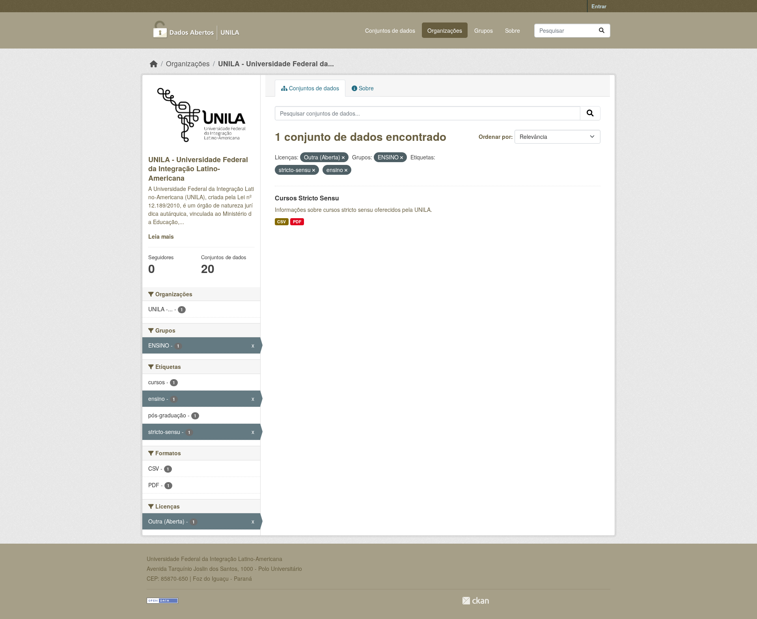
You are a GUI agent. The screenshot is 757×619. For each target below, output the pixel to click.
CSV (281, 221)
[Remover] (343, 157)
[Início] (154, 63)
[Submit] (602, 30)
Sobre (512, 30)
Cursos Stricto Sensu (307, 197)
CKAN (475, 601)
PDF (297, 221)
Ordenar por (495, 136)
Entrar (598, 6)
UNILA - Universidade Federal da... (276, 63)
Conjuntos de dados (390, 30)
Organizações (444, 30)
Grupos (483, 30)
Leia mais (161, 236)
